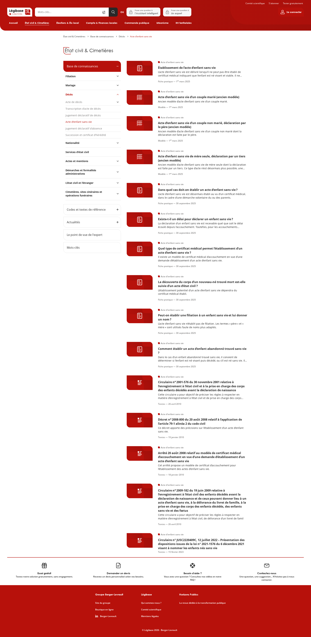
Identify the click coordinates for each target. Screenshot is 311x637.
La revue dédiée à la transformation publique (202, 603)
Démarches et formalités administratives (81, 172)
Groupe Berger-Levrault (109, 594)
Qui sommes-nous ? (151, 603)
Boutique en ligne (104, 609)
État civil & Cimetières (37, 22)
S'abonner (274, 3)
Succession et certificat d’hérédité (86, 135)
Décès (122, 36)
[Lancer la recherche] (113, 12)
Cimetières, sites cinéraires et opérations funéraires (84, 193)
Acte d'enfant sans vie (141, 36)
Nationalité (72, 143)
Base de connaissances (102, 36)
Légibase (146, 594)
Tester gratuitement (293, 3)
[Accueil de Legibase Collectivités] (19, 12)
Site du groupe (102, 603)
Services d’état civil (77, 152)
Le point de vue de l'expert (84, 235)
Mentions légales (150, 616)
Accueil (13, 22)
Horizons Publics (188, 594)
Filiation (71, 76)
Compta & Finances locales (101, 22)
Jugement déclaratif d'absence (84, 128)
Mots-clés (73, 248)
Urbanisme (162, 22)
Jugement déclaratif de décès (83, 115)
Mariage (70, 85)
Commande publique (137, 22)
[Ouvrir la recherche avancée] (105, 12)
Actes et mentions (77, 161)
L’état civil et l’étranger (79, 183)
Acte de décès (74, 102)
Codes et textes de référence (86, 210)
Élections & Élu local (67, 22)
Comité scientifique (255, 3)
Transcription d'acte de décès (83, 108)
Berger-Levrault (108, 616)
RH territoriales (184, 22)
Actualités (73, 222)
